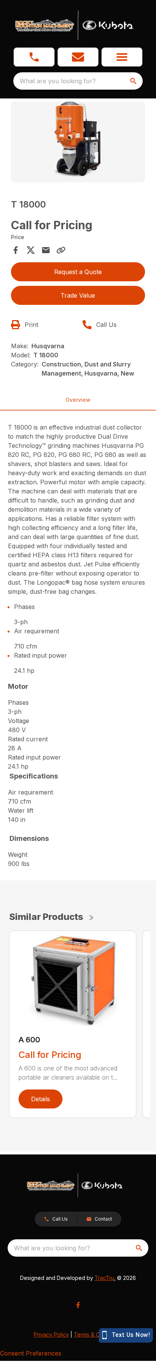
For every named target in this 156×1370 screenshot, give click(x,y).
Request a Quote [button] (78, 272)
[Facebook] (78, 1305)
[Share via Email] (45, 250)
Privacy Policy (51, 1334)
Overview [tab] (78, 399)
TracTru (104, 1278)
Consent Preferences (30, 1353)
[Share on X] (30, 250)
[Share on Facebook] (15, 250)
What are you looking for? (58, 81)
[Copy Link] (61, 250)
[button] (34, 57)
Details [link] (40, 1099)
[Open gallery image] (78, 141)
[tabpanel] (78, 143)
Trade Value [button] (78, 295)
